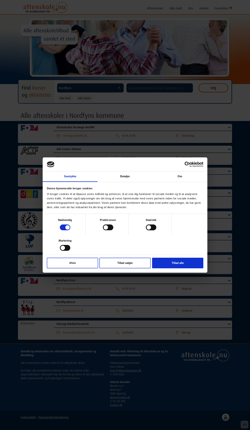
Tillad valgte (125, 263)
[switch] (108, 227)
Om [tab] (180, 176)
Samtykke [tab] (70, 176)
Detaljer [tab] (125, 176)
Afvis (72, 263)
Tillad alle (178, 263)
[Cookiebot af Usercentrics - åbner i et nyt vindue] (187, 164)
